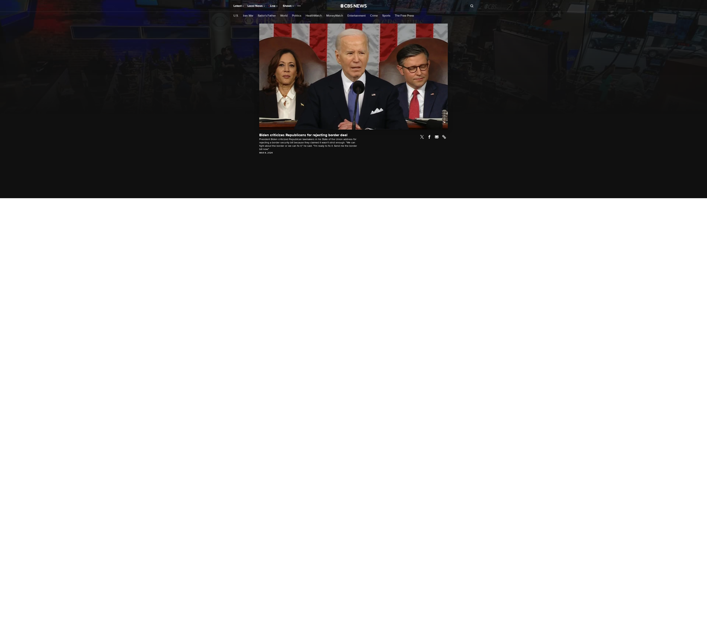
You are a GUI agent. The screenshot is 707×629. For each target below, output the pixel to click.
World (284, 15)
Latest (237, 5)
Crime (374, 15)
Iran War (248, 15)
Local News (255, 5)
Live (273, 6)
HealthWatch (314, 15)
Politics (296, 15)
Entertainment (356, 15)
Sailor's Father (267, 15)
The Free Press (404, 15)
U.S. (236, 15)
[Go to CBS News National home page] (353, 6)
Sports (386, 15)
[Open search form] (472, 6)
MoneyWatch (334, 15)
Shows (287, 5)
